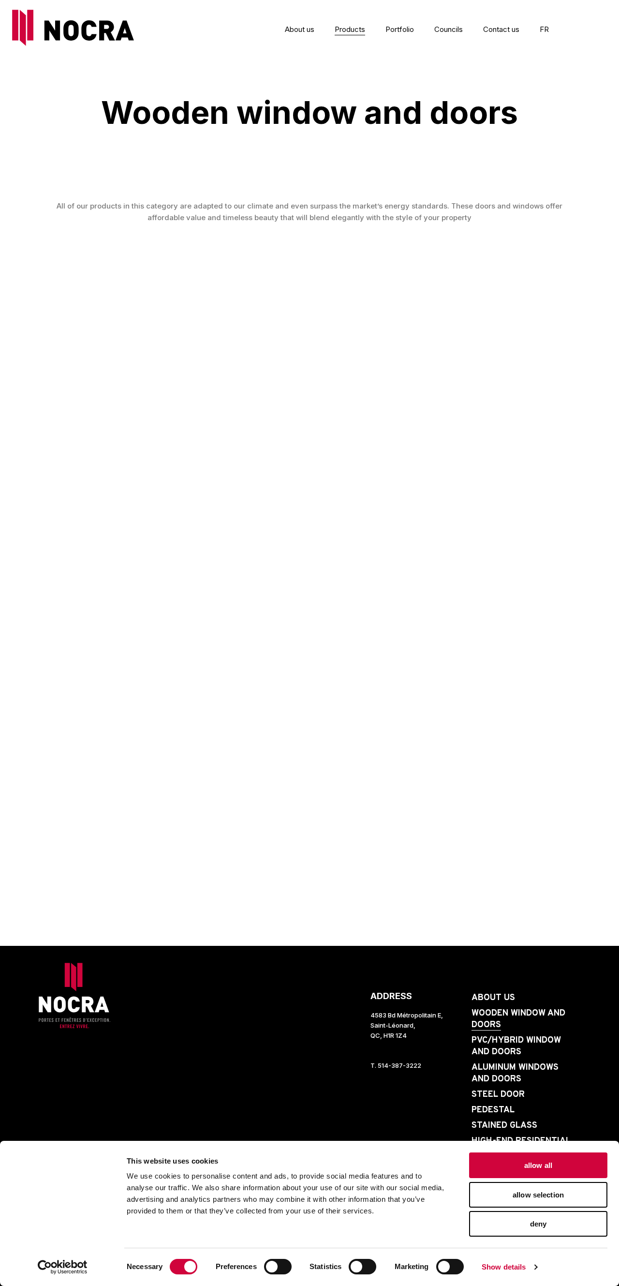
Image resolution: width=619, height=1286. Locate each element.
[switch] (267, 1266)
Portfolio (399, 29)
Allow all (538, 1165)
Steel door (498, 1094)
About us (299, 29)
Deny (538, 1224)
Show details (504, 1267)
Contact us (501, 29)
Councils (448, 29)
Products (350, 29)
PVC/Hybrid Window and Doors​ (516, 1046)
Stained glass (504, 1125)
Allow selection (538, 1195)
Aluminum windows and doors (515, 1073)
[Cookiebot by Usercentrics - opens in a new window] (62, 1267)
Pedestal (493, 1110)
